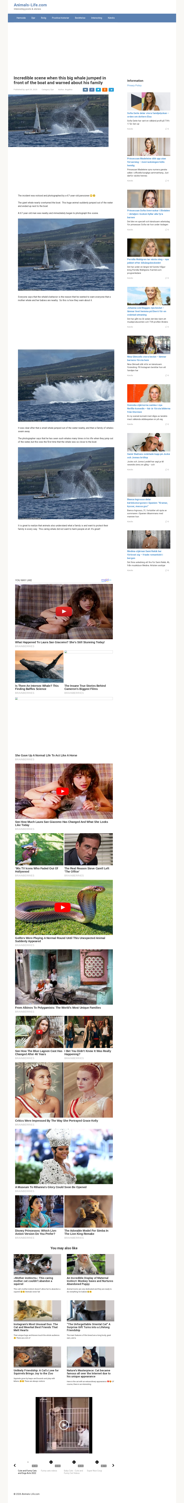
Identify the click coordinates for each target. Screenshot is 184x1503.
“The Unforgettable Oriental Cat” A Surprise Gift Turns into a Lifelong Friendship (88, 1327)
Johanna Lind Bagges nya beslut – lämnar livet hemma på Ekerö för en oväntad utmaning (146, 311)
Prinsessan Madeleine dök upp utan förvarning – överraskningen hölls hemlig (146, 162)
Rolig (43, 18)
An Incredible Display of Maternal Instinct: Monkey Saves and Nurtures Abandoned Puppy (90, 1281)
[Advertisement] (92, 47)
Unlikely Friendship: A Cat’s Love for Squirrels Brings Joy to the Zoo (36, 1372)
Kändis (111, 18)
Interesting (96, 18)
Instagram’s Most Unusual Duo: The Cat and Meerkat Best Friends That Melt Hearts (36, 1327)
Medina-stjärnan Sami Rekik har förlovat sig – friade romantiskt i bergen (145, 555)
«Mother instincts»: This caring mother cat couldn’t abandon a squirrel (33, 1281)
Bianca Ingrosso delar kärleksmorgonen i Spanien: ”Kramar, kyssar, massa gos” (147, 503)
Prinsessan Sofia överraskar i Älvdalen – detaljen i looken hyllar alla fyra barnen (148, 214)
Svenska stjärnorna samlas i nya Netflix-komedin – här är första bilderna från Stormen (148, 408)
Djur (33, 18)
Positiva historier (60, 18)
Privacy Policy (134, 85)
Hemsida (21, 18)
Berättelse (80, 18)
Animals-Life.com (30, 5)
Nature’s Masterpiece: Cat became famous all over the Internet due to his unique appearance (89, 1373)
